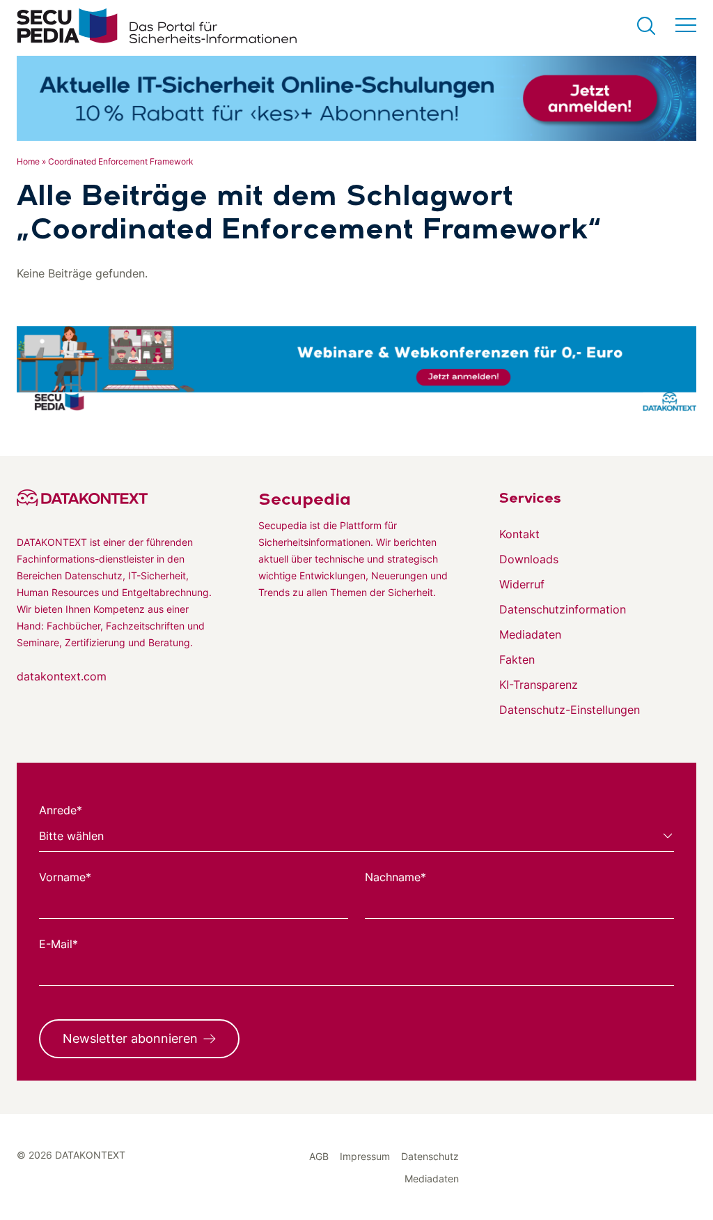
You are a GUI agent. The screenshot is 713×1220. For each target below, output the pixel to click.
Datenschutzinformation (562, 609)
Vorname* (65, 877)
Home (28, 161)
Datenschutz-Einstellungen (569, 710)
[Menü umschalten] (686, 26)
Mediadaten (530, 634)
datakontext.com (62, 676)
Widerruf (521, 584)
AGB (319, 1156)
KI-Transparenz (538, 685)
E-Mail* (58, 944)
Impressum (365, 1156)
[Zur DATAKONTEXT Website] (115, 497)
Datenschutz (430, 1156)
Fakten (517, 659)
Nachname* (395, 877)
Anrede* (60, 810)
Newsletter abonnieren (130, 1038)
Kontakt (519, 534)
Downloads (528, 559)
